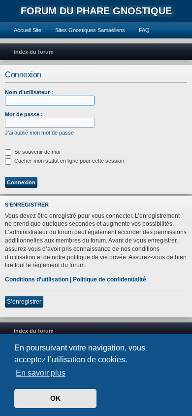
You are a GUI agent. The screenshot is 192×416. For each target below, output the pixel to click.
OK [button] (55, 398)
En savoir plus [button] (40, 373)
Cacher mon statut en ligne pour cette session (68, 161)
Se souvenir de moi (36, 152)
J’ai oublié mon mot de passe (39, 133)
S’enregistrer (24, 301)
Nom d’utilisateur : (29, 92)
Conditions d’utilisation (36, 279)
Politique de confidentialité (109, 279)
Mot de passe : (24, 114)
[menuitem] (23, 30)
